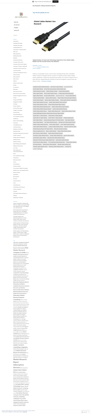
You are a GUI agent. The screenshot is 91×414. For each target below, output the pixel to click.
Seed (14, 183)
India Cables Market (37, 120)
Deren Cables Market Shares (50, 93)
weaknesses (26, 402)
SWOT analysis (25, 384)
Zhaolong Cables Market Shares (56, 146)
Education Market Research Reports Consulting (19, 297)
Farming (15, 104)
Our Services (17, 24)
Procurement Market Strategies (20, 168)
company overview (18, 269)
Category (16, 27)
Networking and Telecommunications (18, 150)
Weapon (15, 195)
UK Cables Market (37, 144)
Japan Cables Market (38, 122)
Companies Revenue (22, 268)
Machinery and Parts (18, 129)
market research (17, 135)
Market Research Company (22, 340)
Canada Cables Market (64, 91)
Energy (14, 97)
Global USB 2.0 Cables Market (55, 115)
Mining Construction (18, 146)
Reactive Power (16, 172)
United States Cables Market (49, 144)
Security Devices (17, 180)
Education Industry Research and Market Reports (21, 288)
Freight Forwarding (17, 110)
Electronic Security (17, 91)
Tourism (15, 191)
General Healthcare (17, 114)
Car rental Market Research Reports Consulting (19, 266)
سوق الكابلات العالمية (37, 148)
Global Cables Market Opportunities (60, 106)
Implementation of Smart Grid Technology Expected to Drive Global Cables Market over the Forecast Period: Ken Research (53, 60)
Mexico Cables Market (51, 131)
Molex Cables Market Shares (64, 131)
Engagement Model (17, 102)
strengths (18, 384)
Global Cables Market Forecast (40, 102)
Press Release (16, 164)
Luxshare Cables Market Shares (56, 126)
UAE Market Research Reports (20, 193)
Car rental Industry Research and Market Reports (20, 260)
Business (15, 58)
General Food (16, 112)
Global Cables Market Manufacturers (41, 106)
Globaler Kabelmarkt (68, 117)
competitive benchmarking (20, 273)
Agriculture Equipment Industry (21, 242)
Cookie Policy (25, 411)
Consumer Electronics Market (20, 64)
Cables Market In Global (51, 91)
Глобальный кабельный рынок (66, 93)
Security (15, 178)
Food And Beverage (17, 108)
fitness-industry (17, 106)
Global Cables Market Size (54, 111)
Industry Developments (18, 325)
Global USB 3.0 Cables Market (40, 117)
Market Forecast (26, 333)
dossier (14, 85)
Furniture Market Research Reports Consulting (22, 304)
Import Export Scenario (24, 323)
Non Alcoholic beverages (18, 155)
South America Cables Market (40, 142)
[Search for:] (21, 35)
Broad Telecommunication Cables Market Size (55, 89)
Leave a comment (36, 68)
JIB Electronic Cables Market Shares (67, 122)
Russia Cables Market (69, 135)
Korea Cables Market (54, 124)
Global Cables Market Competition (68, 100)
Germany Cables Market (38, 97)
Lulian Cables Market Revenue (40, 126)
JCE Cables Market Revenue (50, 122)
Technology (16, 386)
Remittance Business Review (18, 374)
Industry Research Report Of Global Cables (54, 120)
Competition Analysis (21, 271)
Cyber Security (16, 74)
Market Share (17, 370)
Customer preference (20, 280)
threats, (22, 386)
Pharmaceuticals (17, 160)
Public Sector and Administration (20, 170)
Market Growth (16, 335)
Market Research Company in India (20, 341)
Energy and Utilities (41, 67)
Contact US (16, 30)
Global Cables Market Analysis (52, 100)
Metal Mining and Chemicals (19, 143)
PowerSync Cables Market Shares (41, 135)
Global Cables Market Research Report (42, 109)
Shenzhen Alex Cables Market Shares (56, 137)
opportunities (22, 372)
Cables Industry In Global (39, 91)
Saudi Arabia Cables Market (39, 137)
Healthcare (15, 118)
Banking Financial (17, 56)
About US (16, 22)
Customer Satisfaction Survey (20, 72)
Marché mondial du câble (70, 126)
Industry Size (19, 326)
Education (15, 89)
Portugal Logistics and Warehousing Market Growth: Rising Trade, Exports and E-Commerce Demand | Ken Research (21, 218)
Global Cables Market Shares (40, 111)
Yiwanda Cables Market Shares (40, 146)
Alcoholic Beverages (17, 43)
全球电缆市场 (68, 146)
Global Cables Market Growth (40, 104)
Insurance (15, 122)
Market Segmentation (24, 367)
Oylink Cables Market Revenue (55, 133)
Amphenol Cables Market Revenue (41, 86)
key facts (22, 330)
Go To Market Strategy (18, 116)
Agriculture (15, 41)
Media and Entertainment (19, 137)
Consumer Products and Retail (20, 66)
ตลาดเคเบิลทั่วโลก (68, 86)
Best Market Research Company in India (20, 250)
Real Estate (15, 174)
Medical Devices (16, 139)
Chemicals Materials (17, 60)
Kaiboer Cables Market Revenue (40, 124)
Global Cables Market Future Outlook (58, 102)
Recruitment (16, 176)
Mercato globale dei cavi (39, 131)
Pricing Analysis (16, 166)
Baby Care (15, 51)
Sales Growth (25, 382)
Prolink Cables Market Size (56, 135)
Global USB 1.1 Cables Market (40, 115)
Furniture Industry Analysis (20, 301)
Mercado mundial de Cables (60, 128)
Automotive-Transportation (19, 49)
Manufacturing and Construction (20, 133)
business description (18, 254)
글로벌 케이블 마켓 (60, 95)
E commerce (16, 87)
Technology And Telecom (19, 187)
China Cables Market (38, 93)
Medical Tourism (17, 141)
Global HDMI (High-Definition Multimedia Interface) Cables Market (48, 113)
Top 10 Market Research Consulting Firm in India (20, 388)
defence (15, 81)
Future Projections (23, 305)
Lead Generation (17, 127)
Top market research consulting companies (21, 396)
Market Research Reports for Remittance (20, 357)
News (47, 67)
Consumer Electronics (18, 62)
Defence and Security (18, 83)
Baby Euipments (17, 53)
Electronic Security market (19, 93)
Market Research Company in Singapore (20, 343)
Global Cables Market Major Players (56, 104)
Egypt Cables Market (38, 95)
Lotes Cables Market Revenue (67, 124)
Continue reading (46, 81)
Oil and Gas (15, 157)
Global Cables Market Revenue (60, 109)
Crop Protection (17, 70)
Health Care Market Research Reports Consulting (20, 317)
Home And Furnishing (18, 120)
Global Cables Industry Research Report (67, 97)
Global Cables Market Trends (68, 111)
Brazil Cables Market (38, 89)
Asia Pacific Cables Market (57, 86)
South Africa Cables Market (62, 140)
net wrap (15, 148)
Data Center (16, 79)
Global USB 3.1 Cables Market (55, 117)
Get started (55, 1)
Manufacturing (16, 131)
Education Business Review (21, 282)
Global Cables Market (38, 100)
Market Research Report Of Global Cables (43, 128)
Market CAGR (20, 333)
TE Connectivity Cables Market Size (56, 142)
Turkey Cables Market (71, 142)
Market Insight (22, 335)
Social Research (16, 185)
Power (14, 162)
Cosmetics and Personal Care (19, 68)
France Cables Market (71, 95)
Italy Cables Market (69, 120)
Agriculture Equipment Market (20, 244)
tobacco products (17, 189)
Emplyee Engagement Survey (19, 95)
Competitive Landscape (18, 274)
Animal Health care (17, 47)
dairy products (16, 76)
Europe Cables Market (49, 95)
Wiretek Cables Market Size (64, 144)
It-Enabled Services (17, 125)
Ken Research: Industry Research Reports (44, 5)
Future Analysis (16, 305)
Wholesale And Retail (18, 197)
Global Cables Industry (51, 97)
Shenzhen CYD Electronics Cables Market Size (43, 140)
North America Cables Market (40, 133)
